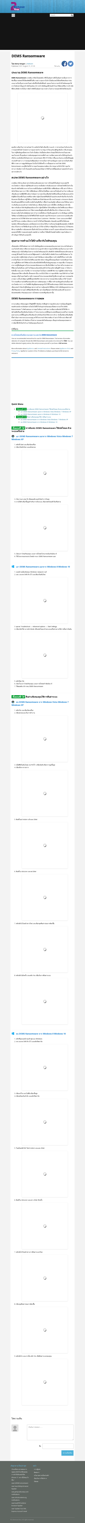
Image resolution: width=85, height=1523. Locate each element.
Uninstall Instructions (43, 348)
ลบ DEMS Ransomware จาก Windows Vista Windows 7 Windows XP (44, 419)
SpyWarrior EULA (65, 348)
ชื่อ (40, 1446)
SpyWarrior (30, 348)
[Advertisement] (42, 34)
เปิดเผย (36, 1481)
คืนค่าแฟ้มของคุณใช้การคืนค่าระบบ (34, 417)
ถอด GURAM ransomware (20, 1483)
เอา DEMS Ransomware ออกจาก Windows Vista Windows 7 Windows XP (46, 412)
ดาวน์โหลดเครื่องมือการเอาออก (34, 335)
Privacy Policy (16, 351)
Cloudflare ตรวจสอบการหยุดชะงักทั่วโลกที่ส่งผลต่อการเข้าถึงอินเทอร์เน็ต (19, 1471)
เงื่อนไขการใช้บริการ (40, 1478)
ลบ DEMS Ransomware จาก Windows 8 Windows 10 (39, 422)
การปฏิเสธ (37, 1469)
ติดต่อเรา (37, 1472)
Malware (30, 64)
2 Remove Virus (17, 6)
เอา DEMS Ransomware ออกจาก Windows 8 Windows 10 (40, 414)
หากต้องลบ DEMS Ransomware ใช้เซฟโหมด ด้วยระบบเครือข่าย (43, 409)
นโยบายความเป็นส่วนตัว (41, 1475)
